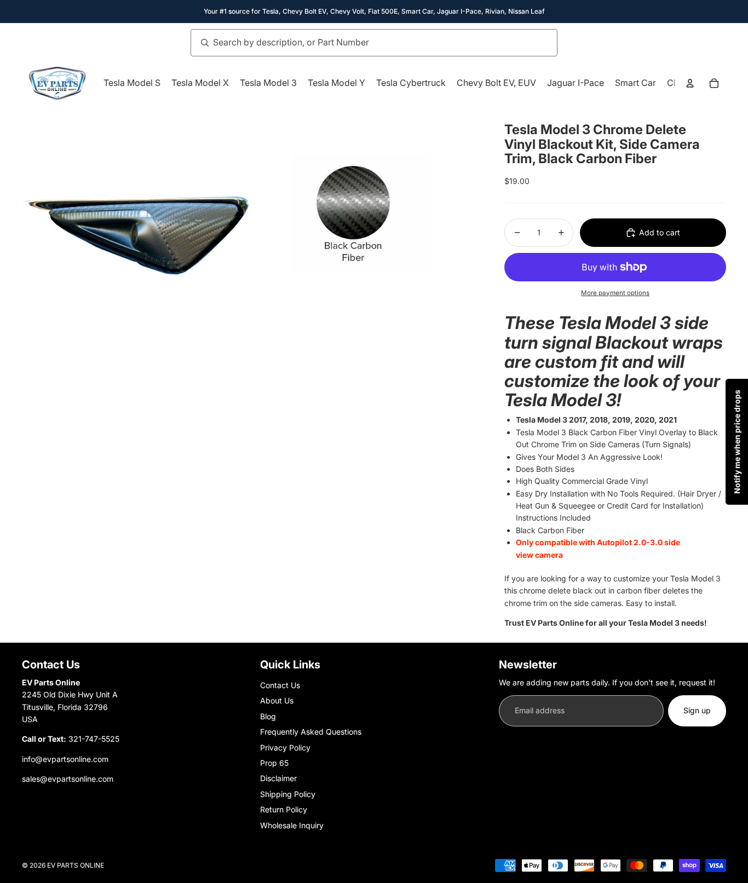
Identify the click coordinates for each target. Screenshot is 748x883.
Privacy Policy (285, 747)
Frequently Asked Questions (310, 731)
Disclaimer (278, 778)
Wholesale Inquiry (292, 825)
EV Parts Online (75, 865)
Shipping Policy (287, 794)
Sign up (697, 710)
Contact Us (280, 685)
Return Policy (283, 809)
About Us (277, 700)
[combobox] (362, 43)
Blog (268, 716)
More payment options (615, 293)
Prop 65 (274, 762)
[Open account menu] (690, 83)
